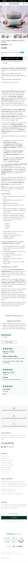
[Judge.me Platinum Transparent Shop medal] (14, 540)
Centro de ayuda (5, 472)
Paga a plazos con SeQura (7, 465)
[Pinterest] (10, 447)
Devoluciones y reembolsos (6, 554)
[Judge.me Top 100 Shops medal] (21, 540)
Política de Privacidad (20, 521)
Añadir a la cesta (12, 58)
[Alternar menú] (1, 3)
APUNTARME (14, 517)
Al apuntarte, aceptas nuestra (15, 521)
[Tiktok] (13, 447)
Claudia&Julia (6, 558)
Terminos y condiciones (11, 552)
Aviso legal (3, 552)
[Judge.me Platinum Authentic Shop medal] (7, 540)
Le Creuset (16, 82)
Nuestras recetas (5, 458)
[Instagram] (7, 447)
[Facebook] (2, 447)
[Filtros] (2, 342)
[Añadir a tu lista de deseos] (25, 58)
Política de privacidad (17, 554)
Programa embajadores (6, 463)
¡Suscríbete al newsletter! (7, 460)
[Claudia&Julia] (14, 4)
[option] (14, 19)
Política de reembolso (6, 467)
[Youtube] (5, 447)
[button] (4, 44)
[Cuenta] (23, 3)
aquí (9, 190)
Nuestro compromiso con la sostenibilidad (12, 494)
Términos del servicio (6, 469)
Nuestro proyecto (5, 456)
